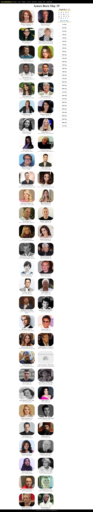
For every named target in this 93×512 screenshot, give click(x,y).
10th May (64, 55)
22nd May (64, 95)
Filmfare (24, 2)
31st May (64, 126)
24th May (64, 102)
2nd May (64, 28)
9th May (64, 51)
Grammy (40, 2)
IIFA (44, 2)
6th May (64, 41)
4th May (64, 34)
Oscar (19, 2)
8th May (64, 48)
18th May (64, 82)
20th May (64, 89)
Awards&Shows (6, 1)
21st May (64, 92)
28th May (64, 116)
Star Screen (34, 2)
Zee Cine (29, 2)
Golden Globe (49, 2)
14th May (64, 68)
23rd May (64, 99)
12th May (64, 61)
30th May (64, 122)
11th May (64, 58)
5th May (64, 38)
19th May (64, 85)
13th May (64, 65)
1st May (64, 24)
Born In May (64, 21)
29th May (64, 119)
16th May (64, 75)
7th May (64, 45)
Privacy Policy (48, 510)
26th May (64, 109)
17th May (64, 78)
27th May (64, 112)
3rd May (64, 31)
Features (15, 2)
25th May (64, 105)
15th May (64, 72)
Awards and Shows (41, 510)
